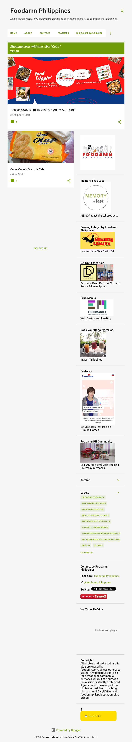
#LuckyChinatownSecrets (95, 515)
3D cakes (98, 545)
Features (63, 33)
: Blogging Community (93, 497)
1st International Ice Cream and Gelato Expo (104, 539)
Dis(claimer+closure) (89, 33)
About (28, 33)
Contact (45, 33)
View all (14, 51)
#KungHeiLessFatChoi (92, 509)
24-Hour (86, 545)
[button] (120, 122)
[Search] (122, 11)
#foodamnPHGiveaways (94, 503)
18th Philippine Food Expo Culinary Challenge (105, 533)
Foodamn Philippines (40, 10)
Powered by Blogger (68, 730)
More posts (40, 248)
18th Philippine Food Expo (95, 527)
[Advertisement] (39, 214)
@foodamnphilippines (97, 582)
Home (13, 33)
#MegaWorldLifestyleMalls (96, 521)
